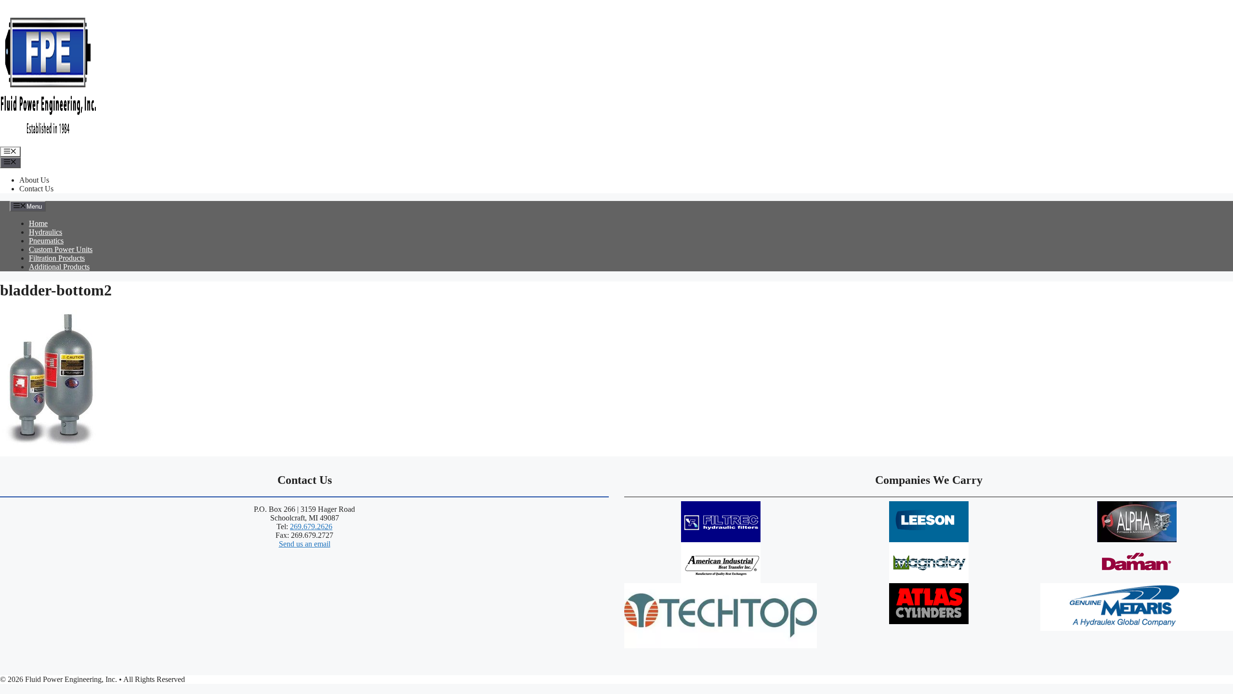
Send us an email (304, 544)
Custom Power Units (60, 249)
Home (38, 223)
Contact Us (36, 189)
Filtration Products (57, 258)
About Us (34, 180)
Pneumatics (46, 241)
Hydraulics (45, 232)
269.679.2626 (311, 526)
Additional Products (59, 267)
